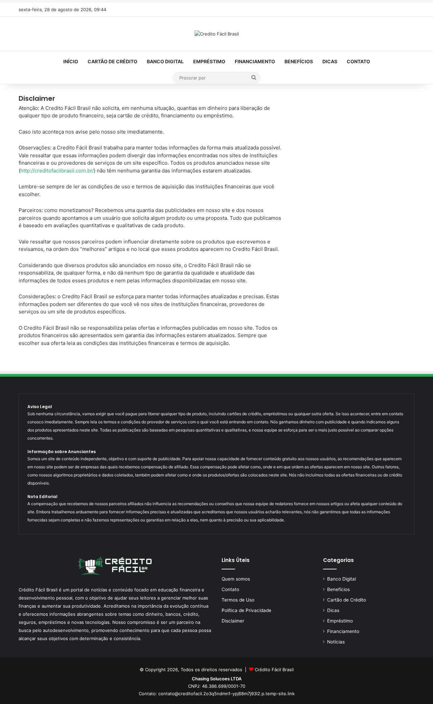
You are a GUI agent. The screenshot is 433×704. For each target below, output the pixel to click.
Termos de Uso (238, 600)
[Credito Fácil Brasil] (217, 34)
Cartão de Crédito (112, 61)
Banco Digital (165, 61)
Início (70, 61)
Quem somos (236, 579)
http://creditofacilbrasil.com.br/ (57, 170)
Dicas (329, 61)
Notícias (336, 641)
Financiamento (255, 61)
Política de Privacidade (246, 610)
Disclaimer (233, 621)
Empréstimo (209, 61)
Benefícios (298, 61)
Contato (358, 61)
